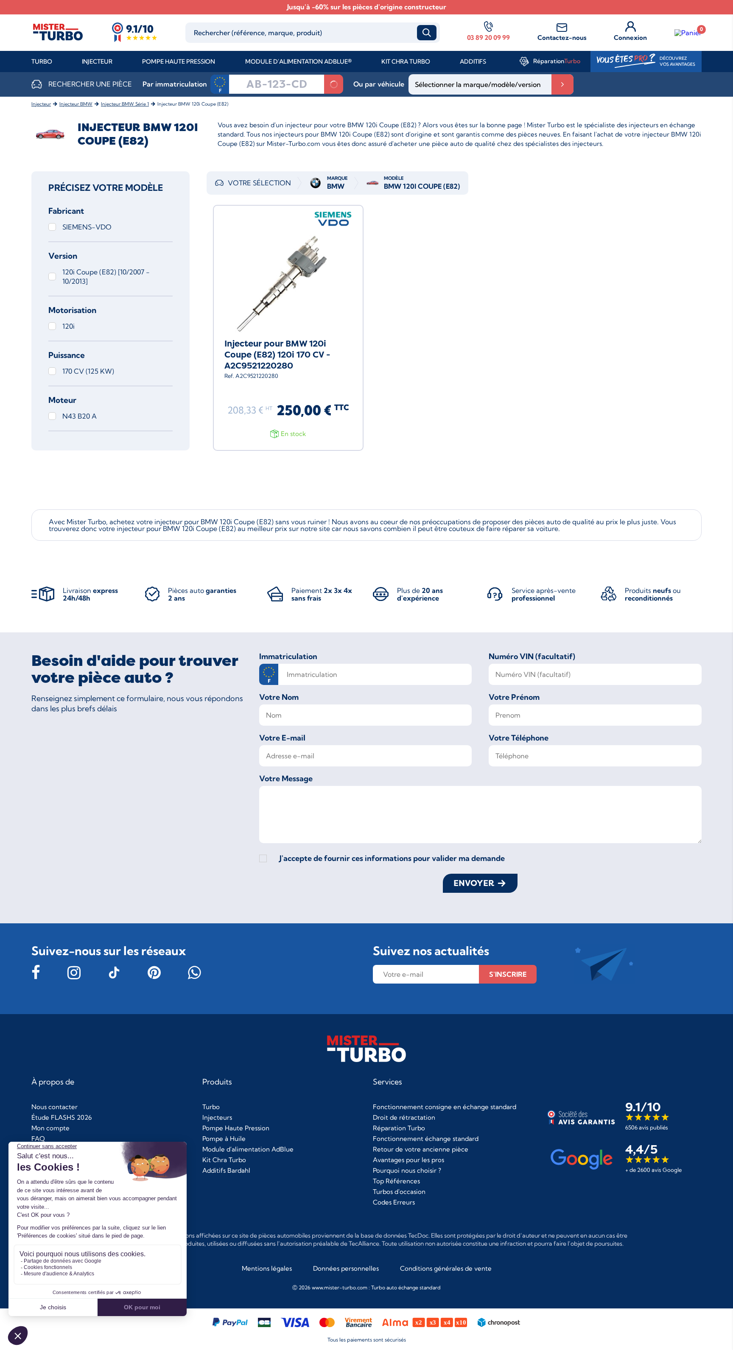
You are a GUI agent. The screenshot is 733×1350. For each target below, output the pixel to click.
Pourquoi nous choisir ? (407, 1170)
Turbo (41, 61)
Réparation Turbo (399, 1128)
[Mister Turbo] (57, 40)
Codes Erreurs (394, 1202)
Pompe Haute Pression (178, 61)
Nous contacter (54, 1107)
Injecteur (97, 61)
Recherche (426, 32)
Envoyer (473, 883)
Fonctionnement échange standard (425, 1139)
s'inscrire (507, 974)
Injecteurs (217, 1117)
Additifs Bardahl (226, 1170)
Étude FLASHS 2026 (61, 1117)
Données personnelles (346, 1268)
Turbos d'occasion (399, 1192)
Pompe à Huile (224, 1139)
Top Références (396, 1181)
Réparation (556, 61)
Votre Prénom (514, 697)
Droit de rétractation (404, 1117)
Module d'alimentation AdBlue (248, 1149)
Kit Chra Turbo (405, 61)
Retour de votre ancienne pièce (420, 1149)
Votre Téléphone (518, 738)
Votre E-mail (282, 738)
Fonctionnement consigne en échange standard (444, 1107)
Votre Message (286, 779)
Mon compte (50, 1128)
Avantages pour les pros (408, 1160)
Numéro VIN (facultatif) (532, 656)
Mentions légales (267, 1268)
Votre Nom (279, 697)
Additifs (473, 61)
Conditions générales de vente (446, 1268)
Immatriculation (288, 656)
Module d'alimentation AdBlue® (298, 61)
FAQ (38, 1139)
